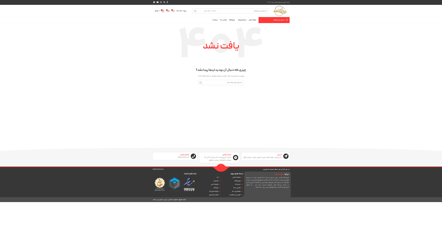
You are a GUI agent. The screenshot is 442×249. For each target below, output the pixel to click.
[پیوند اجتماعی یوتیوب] (157, 2)
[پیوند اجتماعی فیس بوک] (167, 2)
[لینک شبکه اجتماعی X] (164, 2)
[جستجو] (195, 11)
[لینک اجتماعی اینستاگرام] (161, 2)
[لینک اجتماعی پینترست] (154, 2)
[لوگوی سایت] (280, 11)
